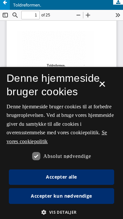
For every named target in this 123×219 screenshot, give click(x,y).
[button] (61, 212)
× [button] (102, 86)
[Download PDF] (118, 2)
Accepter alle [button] (61, 177)
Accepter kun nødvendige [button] (61, 196)
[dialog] (61, 143)
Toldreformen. (27, 5)
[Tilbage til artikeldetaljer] (5, 5)
